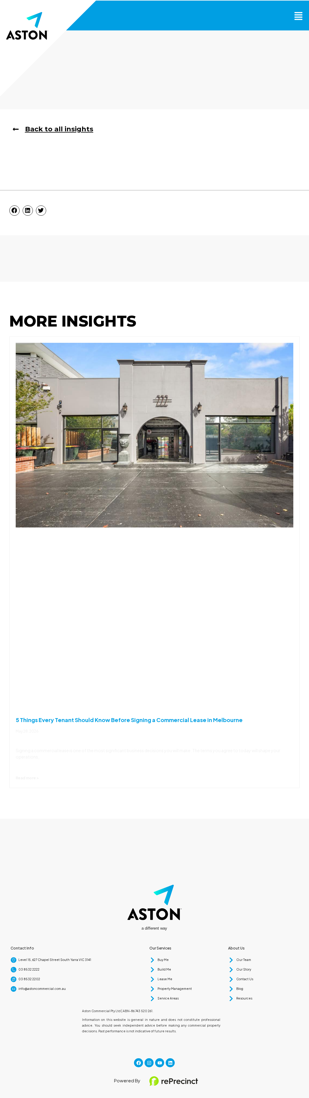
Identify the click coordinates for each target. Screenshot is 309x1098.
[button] (298, 15)
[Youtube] (159, 1062)
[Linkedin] (170, 1062)
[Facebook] (138, 1062)
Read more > (27, 778)
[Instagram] (149, 1062)
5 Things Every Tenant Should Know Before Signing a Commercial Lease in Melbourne (129, 719)
